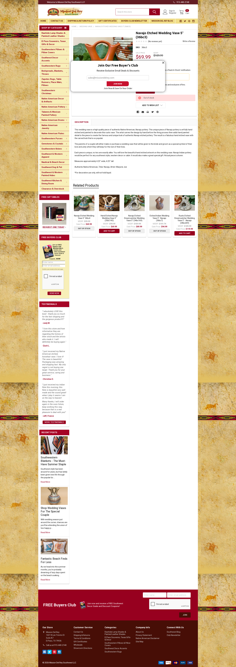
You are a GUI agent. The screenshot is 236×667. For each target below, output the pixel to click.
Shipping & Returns (82, 635)
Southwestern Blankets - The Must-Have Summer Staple (53, 461)
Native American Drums (53, 120)
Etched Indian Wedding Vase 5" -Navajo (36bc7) (159, 218)
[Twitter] (153, 112)
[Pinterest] (157, 112)
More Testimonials (54, 422)
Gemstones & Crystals (52, 143)
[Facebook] (138, 112)
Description (81, 122)
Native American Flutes (53, 133)
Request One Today (53, 227)
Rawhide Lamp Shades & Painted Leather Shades (53, 34)
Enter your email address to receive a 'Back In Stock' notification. (163, 70)
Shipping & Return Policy (81, 21)
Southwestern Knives (52, 149)
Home (43, 21)
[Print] (148, 112)
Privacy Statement (144, 635)
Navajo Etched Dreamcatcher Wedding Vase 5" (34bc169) (134, 218)
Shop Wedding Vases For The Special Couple (53, 511)
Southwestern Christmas (48, 92)
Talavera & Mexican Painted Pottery (51, 113)
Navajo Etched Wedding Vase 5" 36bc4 (84, 217)
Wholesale (78, 645)
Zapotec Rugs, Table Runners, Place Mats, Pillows (52, 82)
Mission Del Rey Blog (162, 21)
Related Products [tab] (86, 185)
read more (45, 482)
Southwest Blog (173, 632)
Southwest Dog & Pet (52, 167)
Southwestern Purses (52, 138)
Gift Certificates (107, 21)
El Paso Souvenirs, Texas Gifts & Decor (54, 43)
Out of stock (84, 228)
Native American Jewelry (49, 127)
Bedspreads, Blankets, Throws (52, 72)
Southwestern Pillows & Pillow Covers (53, 51)
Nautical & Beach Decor (53, 162)
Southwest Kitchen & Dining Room (52, 182)
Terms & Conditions (82, 638)
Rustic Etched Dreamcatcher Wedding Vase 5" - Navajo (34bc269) (184, 219)
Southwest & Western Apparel (52, 155)
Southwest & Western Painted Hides (52, 174)
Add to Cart (109, 231)
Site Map (139, 642)
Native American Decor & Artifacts (53, 100)
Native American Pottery (53, 107)
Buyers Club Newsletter (134, 21)
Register (172, 13)
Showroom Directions (83, 648)
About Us (140, 632)
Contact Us (57, 21)
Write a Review (189, 41)
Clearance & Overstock (53, 189)
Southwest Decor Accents (50, 59)
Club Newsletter (173, 635)
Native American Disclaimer (148, 638)
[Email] (143, 112)
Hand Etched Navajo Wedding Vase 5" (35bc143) (109, 218)
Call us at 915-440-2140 (56, 645)
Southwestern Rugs (51, 66)
